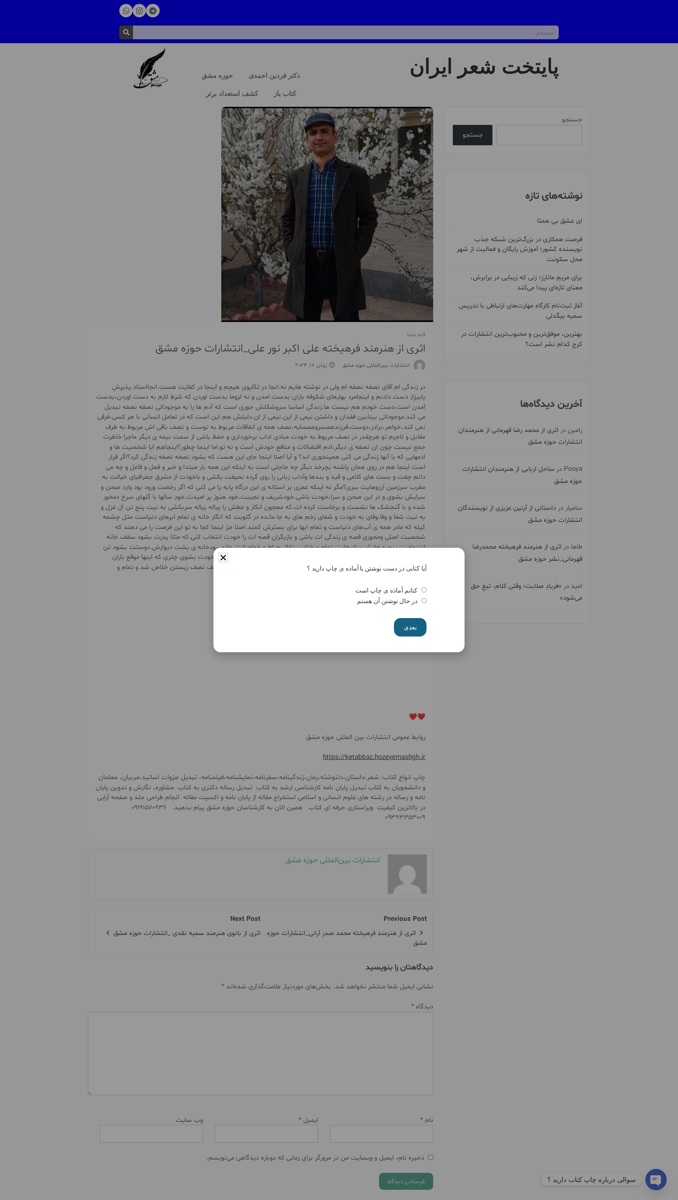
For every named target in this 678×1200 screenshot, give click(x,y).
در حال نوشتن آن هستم (387, 601)
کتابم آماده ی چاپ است (386, 590)
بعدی (410, 627)
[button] (223, 558)
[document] (339, 600)
